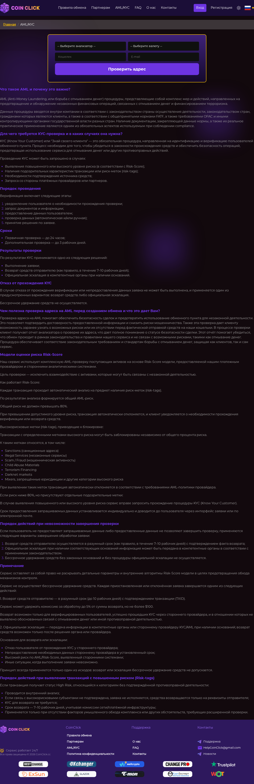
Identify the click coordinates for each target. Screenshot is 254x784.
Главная (9, 24)
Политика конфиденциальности (90, 754)
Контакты (169, 8)
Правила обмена (72, 8)
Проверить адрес (127, 69)
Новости (209, 754)
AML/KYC (122, 8)
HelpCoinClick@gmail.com (222, 747)
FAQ (138, 8)
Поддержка (211, 741)
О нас (151, 8)
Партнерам (100, 8)
